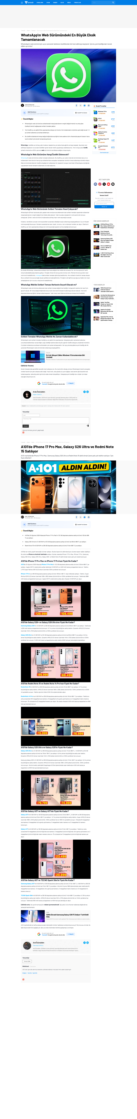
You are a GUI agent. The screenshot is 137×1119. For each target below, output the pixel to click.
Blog (62, 2)
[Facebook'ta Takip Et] (95, 184)
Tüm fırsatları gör (104, 152)
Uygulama (40, 2)
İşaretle (35, 973)
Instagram (39, 275)
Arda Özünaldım (29, 104)
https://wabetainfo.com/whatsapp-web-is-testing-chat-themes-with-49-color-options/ (48, 405)
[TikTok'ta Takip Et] (112, 184)
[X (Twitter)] (84, 392)
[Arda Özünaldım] (27, 392)
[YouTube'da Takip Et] (108, 184)
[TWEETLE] (81, 106)
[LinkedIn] (87, 392)
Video (69, 2)
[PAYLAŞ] (77, 106)
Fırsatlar (77, 2)
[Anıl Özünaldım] (27, 943)
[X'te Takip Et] (104, 184)
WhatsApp (24, 158)
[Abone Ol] (88, 105)
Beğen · (25, 973)
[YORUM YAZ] (85, 106)
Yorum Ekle (27, 961)
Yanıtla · (30, 973)
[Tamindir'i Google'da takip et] (56, 383)
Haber (55, 2)
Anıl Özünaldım (29, 516)
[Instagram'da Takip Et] (99, 184)
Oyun (48, 2)
